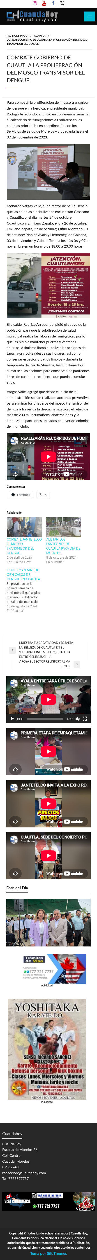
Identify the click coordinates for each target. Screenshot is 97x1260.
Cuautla (39, 36)
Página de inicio (17, 36)
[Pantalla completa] (85, 719)
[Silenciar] (77, 719)
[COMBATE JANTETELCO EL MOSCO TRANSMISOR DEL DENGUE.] (24, 527)
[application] (48, 699)
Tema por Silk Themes (48, 1253)
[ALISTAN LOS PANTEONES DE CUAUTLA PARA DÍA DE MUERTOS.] (63, 527)
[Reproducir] (12, 719)
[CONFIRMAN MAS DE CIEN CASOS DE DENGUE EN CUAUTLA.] (26, 590)
